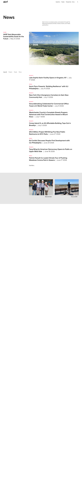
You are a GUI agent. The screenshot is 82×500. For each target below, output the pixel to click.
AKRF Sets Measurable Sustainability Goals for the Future (13, 37)
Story (73, 1)
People (62, 1)
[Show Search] (78, 2)
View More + (32, 165)
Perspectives (68, 1)
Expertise (58, 1)
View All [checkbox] (5, 72)
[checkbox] (10, 72)
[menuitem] (58, 2)
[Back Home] (5, 2)
